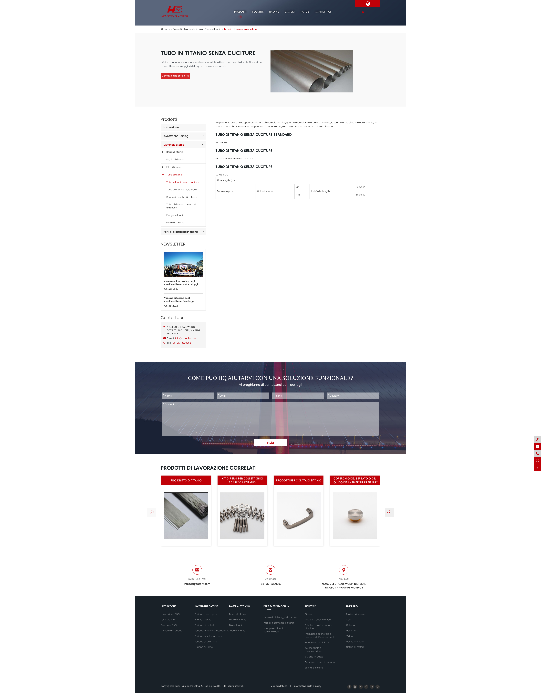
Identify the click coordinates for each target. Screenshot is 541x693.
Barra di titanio (174, 152)
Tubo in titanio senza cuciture (240, 29)
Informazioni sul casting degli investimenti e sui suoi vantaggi (181, 283)
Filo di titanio (173, 167)
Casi (348, 619)
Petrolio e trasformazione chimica (318, 627)
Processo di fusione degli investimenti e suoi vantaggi (179, 299)
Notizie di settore (355, 647)
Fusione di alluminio (206, 641)
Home (167, 29)
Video (349, 636)
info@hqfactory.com (186, 338)
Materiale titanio (193, 29)
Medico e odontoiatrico (318, 619)
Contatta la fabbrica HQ (175, 75)
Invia (270, 443)
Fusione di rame (204, 647)
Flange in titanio (175, 215)
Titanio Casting (203, 619)
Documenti (352, 630)
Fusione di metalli (204, 625)
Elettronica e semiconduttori (320, 662)
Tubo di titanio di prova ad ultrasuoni (181, 206)
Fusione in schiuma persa (209, 636)
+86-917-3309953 (181, 342)
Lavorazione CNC (170, 614)
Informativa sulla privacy (307, 686)
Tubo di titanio (213, 29)
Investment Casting (175, 136)
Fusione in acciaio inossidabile (212, 630)
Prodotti (240, 11)
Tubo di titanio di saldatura (181, 189)
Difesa (308, 614)
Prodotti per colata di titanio (298, 480)
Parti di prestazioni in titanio (180, 232)
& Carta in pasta (314, 656)
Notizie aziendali (355, 641)
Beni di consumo (314, 667)
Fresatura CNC (169, 625)
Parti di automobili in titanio (278, 623)
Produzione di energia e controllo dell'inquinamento (320, 635)
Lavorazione (171, 127)
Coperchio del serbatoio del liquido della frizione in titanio (355, 481)
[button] (389, 512)
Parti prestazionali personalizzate (273, 630)
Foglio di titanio (174, 159)
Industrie (258, 11)
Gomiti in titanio (175, 222)
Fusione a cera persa (207, 614)
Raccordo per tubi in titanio (181, 197)
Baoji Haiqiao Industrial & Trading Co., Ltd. (198, 686)
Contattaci (323, 11)
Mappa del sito (278, 686)
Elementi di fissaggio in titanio (280, 617)
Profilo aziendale (355, 614)
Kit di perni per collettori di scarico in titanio (242, 481)
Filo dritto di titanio (186, 480)
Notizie (305, 11)
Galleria (350, 625)
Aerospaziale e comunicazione (313, 649)
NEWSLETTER (173, 244)
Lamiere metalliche (171, 630)
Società (290, 11)
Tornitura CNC (168, 619)
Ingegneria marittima (317, 642)
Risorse (274, 11)
